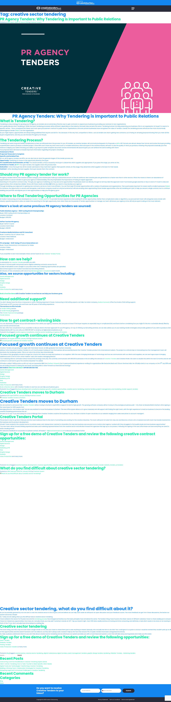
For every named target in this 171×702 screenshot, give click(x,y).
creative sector (20, 653)
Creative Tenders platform (41, 199)
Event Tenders (4, 640)
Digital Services (5, 278)
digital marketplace (50, 653)
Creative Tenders (17, 262)
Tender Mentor (5, 315)
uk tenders (119, 465)
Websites (3, 383)
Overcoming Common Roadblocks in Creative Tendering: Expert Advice (23, 662)
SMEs (167, 186)
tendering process (40, 619)
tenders (135, 389)
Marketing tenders (129, 653)
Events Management (7, 276)
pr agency (56, 332)
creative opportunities (58, 389)
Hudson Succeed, (103, 302)
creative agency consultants (24, 332)
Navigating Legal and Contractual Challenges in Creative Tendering (22, 670)
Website (3, 287)
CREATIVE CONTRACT (15, 368)
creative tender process (79, 465)
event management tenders (77, 653)
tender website (104, 465)
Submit (128, 691)
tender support (127, 389)
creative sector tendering (43, 332)
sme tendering (116, 389)
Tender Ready (6, 311)
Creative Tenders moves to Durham (32, 392)
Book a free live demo (7, 293)
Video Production (5, 289)
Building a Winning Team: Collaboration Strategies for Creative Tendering (24, 668)
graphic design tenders (95, 653)
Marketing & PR (5, 378)
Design (2, 281)
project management (103, 389)
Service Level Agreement (127, 699)
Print (1, 285)
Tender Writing (6, 308)
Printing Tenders (5, 644)
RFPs (118, 143)
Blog (8, 332)
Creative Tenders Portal (52, 254)
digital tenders (62, 653)
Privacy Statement (103, 699)
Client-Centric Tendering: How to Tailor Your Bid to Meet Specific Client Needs (26, 664)
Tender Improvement (10, 313)
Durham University (54, 363)
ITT (17, 165)
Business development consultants (27, 389)
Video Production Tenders (8, 647)
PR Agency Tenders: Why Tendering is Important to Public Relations (60, 19)
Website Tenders (5, 642)
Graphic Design (5, 283)
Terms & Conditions (114, 699)
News (8, 389)
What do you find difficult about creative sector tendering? (53, 468)
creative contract (139, 433)
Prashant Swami (36, 22)
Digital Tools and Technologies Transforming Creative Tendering (21, 666)
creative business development (26, 465)
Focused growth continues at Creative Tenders (42, 335)
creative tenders (90, 389)
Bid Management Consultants (41, 271)
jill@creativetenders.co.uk (55, 431)
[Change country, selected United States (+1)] (103, 691)
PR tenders (63, 332)
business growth (45, 389)
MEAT (17, 130)
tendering (106, 653)
